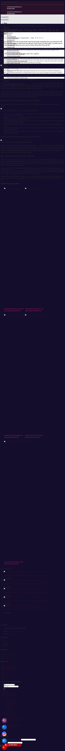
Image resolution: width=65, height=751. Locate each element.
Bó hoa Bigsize (11, 36)
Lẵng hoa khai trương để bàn (15, 718)
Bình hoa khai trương (13, 717)
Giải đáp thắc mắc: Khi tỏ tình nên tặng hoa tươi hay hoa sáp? (25, 601)
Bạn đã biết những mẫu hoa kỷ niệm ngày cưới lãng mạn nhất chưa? (27, 575)
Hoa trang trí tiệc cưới (13, 727)
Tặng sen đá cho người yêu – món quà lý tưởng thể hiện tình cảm (26, 584)
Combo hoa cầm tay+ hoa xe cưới (17, 725)
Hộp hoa (9, 706)
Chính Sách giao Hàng (10, 668)
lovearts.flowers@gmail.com (16, 631)
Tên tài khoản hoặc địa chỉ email (11, 739)
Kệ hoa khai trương (13, 715)
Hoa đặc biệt (10, 40)
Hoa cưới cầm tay (12, 724)
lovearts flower (25, 38)
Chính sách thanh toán (10, 670)
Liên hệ (6, 646)
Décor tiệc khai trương (13, 56)
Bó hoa (9, 35)
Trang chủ (4, 26)
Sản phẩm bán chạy (9, 694)
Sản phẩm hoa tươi (9, 653)
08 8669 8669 (12, 634)
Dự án (5, 678)
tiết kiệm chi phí (28, 83)
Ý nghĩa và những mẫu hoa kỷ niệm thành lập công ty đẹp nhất (25, 592)
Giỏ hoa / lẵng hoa (12, 702)
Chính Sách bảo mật (10, 665)
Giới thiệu (6, 28)
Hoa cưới (6, 656)
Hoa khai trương (9, 655)
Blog (9, 26)
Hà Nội (38, 145)
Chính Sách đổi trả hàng (11, 667)
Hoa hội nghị (11, 47)
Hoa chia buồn (11, 708)
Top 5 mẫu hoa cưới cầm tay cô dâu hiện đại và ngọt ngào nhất (25, 609)
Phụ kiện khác (8, 658)
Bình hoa (9, 33)
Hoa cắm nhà (11, 709)
